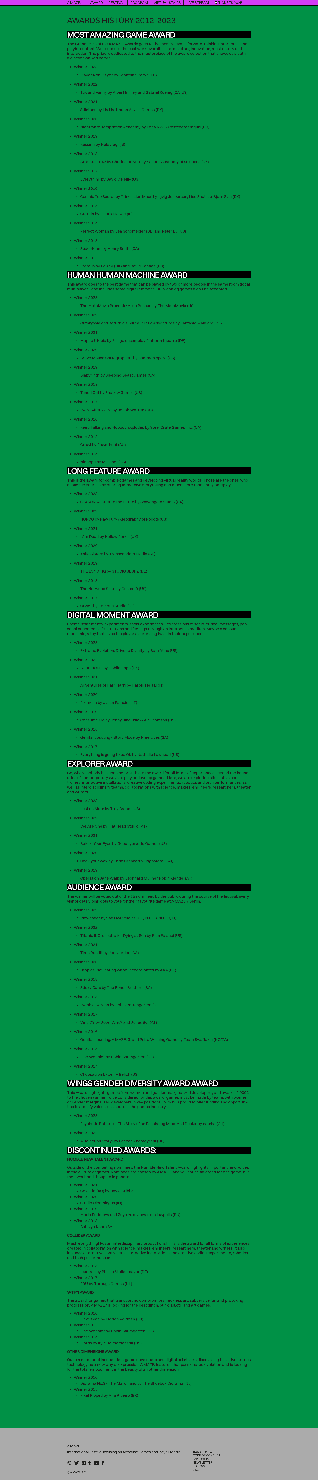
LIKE (196, 1470)
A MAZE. (74, 2)
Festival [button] (116, 2)
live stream (197, 2)
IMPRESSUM (201, 1459)
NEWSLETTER (202, 1462)
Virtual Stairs (167, 2)
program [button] (139, 2)
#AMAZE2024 (202, 1452)
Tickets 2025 (230, 2)
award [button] (96, 2)
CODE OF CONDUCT (206, 1455)
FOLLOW (199, 1466)
